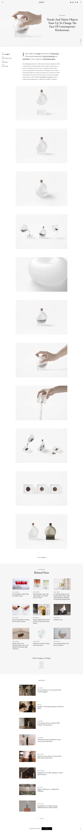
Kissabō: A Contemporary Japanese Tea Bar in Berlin (50, 707)
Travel (38, 704)
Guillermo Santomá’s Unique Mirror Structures (41, 644)
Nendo (3, 54)
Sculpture (40, 687)
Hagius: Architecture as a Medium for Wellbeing (48, 790)
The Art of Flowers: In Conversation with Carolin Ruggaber (49, 691)
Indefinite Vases (58, 620)
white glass (50, 77)
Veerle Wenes (26, 59)
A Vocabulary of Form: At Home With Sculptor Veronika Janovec (48, 724)
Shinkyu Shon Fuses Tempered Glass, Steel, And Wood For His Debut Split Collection (20, 646)
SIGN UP (47, 828)
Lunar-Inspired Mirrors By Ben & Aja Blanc (61, 644)
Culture (41, 787)
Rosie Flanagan (5, 66)
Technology (41, 668)
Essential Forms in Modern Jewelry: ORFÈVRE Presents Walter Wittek (47, 807)
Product (63, 15)
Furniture (17, 592)
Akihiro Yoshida (43, 557)
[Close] (80, 828)
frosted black (43, 77)
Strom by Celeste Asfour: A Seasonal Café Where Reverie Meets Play (49, 757)
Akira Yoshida (5, 62)
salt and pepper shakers (49, 59)
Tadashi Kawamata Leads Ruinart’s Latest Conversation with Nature (49, 740)
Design (60, 15)
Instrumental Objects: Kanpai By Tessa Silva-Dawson (20, 620)
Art (38, 687)
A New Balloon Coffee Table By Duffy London (20, 595)
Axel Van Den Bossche (49, 56)
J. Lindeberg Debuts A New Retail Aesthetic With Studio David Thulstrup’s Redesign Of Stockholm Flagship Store (62, 596)
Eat (40, 704)
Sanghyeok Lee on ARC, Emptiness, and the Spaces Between (50, 773)
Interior (58, 592)
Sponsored (41, 737)
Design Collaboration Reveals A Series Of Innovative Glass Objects (41, 621)
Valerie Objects (55, 54)
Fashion (41, 662)
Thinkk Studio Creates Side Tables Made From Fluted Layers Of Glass (41, 596)
